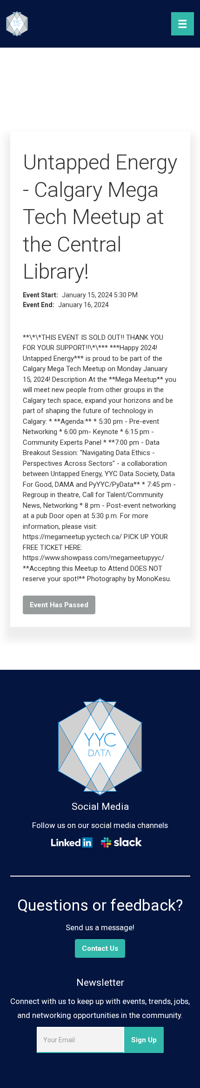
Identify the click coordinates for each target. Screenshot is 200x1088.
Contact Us (100, 948)
